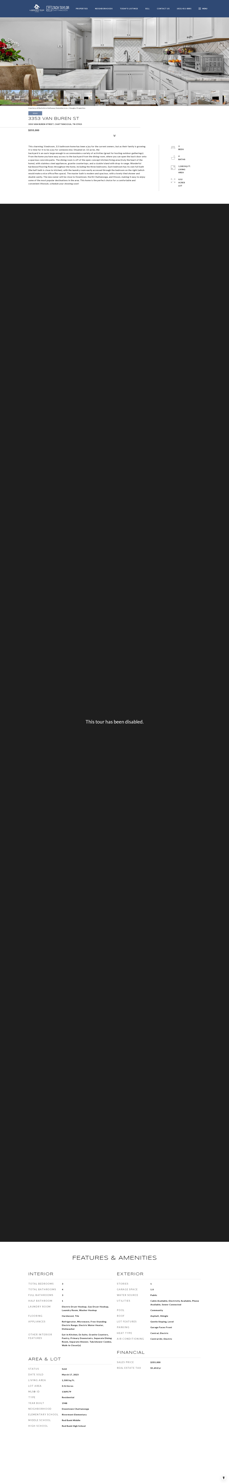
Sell (147, 9)
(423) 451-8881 (184, 9)
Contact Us (163, 9)
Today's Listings (129, 9)
